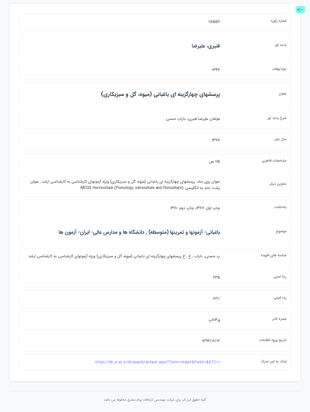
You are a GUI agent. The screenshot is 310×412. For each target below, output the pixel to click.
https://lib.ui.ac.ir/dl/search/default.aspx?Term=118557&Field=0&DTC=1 (157, 362)
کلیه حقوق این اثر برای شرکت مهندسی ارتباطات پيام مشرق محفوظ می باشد (155, 399)
